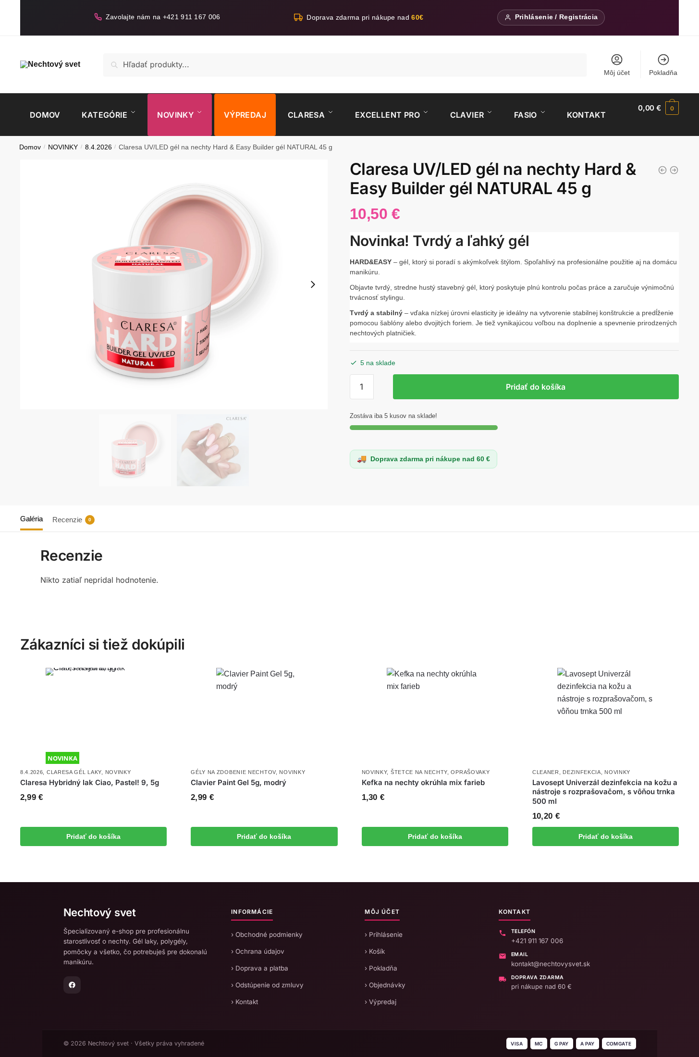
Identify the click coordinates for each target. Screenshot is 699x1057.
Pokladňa (663, 72)
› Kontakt (244, 1002)
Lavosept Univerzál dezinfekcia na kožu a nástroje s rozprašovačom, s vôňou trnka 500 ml (604, 792)
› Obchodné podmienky (267, 934)
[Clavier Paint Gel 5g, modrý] (264, 716)
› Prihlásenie (384, 934)
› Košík (375, 951)
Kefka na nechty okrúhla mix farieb (423, 782)
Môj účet (617, 72)
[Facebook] (72, 985)
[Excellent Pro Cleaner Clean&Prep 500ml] (674, 170)
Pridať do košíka (535, 387)
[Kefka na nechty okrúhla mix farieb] (435, 716)
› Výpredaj (380, 1002)
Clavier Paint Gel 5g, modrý (238, 782)
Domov (30, 147)
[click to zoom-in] (174, 284)
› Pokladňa (381, 968)
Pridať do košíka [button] (93, 836)
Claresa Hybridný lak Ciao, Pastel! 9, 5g (89, 782)
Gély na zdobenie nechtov (233, 772)
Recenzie (71, 520)
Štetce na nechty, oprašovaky (440, 772)
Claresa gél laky (74, 772)
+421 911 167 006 (537, 941)
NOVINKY (63, 147)
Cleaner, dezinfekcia (566, 772)
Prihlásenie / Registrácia (556, 17)
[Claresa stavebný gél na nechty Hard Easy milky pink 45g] (662, 170)
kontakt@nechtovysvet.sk (550, 964)
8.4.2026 (98, 147)
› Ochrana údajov (257, 951)
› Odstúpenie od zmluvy (267, 985)
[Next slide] (313, 284)
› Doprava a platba (259, 968)
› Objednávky (385, 985)
